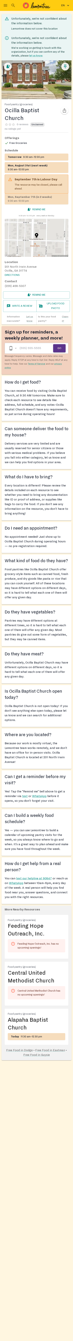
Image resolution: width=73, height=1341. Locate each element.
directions (12, 275)
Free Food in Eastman (50, 1050)
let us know (35, 55)
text (25, 796)
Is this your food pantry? (53, 318)
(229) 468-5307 (15, 285)
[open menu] (5, 5)
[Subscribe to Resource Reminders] (8, 66)
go (59, 348)
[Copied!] (64, 110)
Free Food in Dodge (19, 1050)
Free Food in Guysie (36, 1054)
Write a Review (22, 306)
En (63, 5)
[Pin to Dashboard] (65, 66)
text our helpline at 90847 (34, 878)
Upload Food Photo (55, 306)
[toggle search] (13, 5)
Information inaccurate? (20, 318)
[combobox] (12, 348)
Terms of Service (36, 364)
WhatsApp (39, 796)
